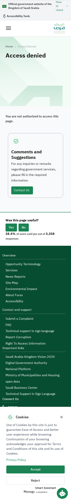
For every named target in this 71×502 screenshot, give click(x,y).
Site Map (12, 282)
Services (12, 270)
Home (9, 47)
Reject (35, 480)
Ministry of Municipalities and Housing (32, 375)
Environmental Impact (21, 289)
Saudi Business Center (21, 387)
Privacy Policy (16, 460)
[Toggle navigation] (8, 28)
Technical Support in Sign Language (30, 394)
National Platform (18, 369)
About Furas (14, 295)
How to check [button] (59, 6)
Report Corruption (18, 337)
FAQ (8, 325)
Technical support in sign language (30, 331)
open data (13, 381)
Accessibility (14, 301)
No (24, 227)
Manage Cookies (35, 491)
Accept (36, 469)
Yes (11, 227)
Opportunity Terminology (23, 264)
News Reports (15, 276)
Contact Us (22, 190)
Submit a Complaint (20, 318)
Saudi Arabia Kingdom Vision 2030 (30, 356)
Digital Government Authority (26, 363)
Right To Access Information (26, 343)
